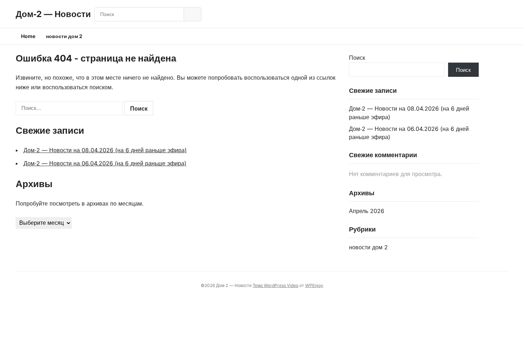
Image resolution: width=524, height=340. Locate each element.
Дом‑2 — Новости (53, 14)
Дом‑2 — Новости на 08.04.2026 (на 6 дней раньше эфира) (105, 150)
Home (28, 36)
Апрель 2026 (366, 210)
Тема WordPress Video (275, 285)
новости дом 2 (64, 36)
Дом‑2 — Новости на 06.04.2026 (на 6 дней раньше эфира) (105, 163)
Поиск (357, 57)
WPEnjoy (314, 285)
